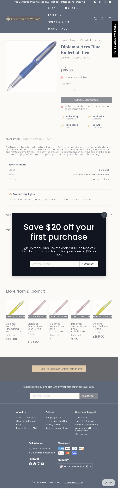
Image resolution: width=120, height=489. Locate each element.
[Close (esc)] (104, 215)
